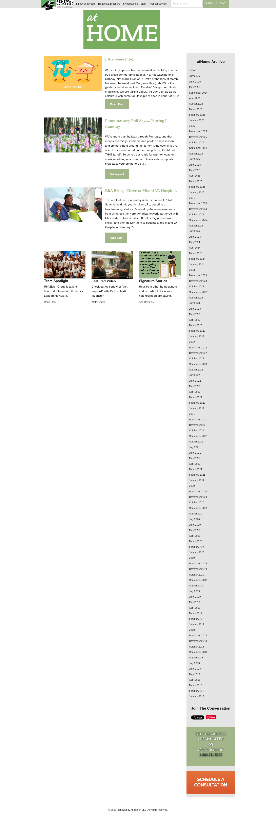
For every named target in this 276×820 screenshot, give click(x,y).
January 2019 (196, 624)
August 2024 (196, 225)
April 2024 (194, 247)
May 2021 (194, 458)
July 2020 (194, 519)
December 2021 (198, 419)
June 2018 (195, 668)
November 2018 (198, 641)
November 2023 (198, 281)
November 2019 (198, 569)
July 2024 (194, 231)
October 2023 (196, 286)
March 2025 (195, 181)
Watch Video (98, 302)
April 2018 (194, 679)
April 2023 (194, 319)
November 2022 (198, 353)
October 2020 (196, 502)
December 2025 (198, 131)
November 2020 (198, 497)
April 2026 (194, 98)
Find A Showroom (85, 3)
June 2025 (195, 164)
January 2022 (196, 408)
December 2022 (198, 347)
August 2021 (196, 441)
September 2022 (198, 364)
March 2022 (195, 397)
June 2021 (195, 452)
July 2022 (194, 375)
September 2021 (198, 436)
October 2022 (196, 358)
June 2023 (195, 308)
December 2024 (198, 203)
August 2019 (196, 585)
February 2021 (197, 474)
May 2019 (194, 602)
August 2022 (196, 369)
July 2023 (194, 303)
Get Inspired (117, 174)
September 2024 (198, 92)
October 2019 (196, 574)
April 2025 (194, 175)
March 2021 (195, 469)
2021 (192, 414)
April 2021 (194, 463)
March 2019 (195, 613)
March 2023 (195, 325)
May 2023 (194, 314)
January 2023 (196, 336)
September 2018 (198, 652)
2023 (192, 270)
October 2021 (196, 430)
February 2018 (197, 691)
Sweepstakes (130, 3)
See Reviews (146, 302)
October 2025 (196, 142)
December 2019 (198, 563)
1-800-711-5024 (216, 2)
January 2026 (196, 120)
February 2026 (197, 114)
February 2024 (197, 258)
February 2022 (197, 402)
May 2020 (194, 530)
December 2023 (198, 275)
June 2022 (195, 380)
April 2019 (194, 607)
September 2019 (198, 580)
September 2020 (198, 508)
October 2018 (196, 646)
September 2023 (198, 292)
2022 (192, 342)
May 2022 (194, 386)
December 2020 (198, 491)
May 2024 (194, 242)
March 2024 (195, 253)
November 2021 (198, 425)
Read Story (50, 302)
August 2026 (196, 103)
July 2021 (194, 447)
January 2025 (196, 192)
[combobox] (186, 3)
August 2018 (196, 657)
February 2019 (197, 619)
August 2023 (196, 297)
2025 (192, 126)
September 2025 (198, 148)
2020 (192, 486)
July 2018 (194, 663)
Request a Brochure (109, 3)
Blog (143, 3)
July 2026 (194, 76)
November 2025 (198, 137)
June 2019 (195, 596)
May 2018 (194, 674)
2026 (192, 70)
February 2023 (197, 330)
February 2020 (197, 547)
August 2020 (196, 513)
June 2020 (195, 524)
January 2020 (196, 552)
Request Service (158, 3)
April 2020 (194, 535)
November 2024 (198, 209)
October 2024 (196, 214)
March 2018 (195, 685)
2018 (192, 629)
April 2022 (194, 391)
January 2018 (196, 696)
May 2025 (194, 170)
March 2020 (195, 541)
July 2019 (194, 591)
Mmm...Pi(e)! (117, 104)
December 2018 (198, 635)
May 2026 (194, 87)
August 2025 (196, 153)
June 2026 (195, 81)
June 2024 (195, 236)
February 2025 (197, 186)
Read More (116, 237)
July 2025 (194, 159)
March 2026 (195, 109)
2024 (192, 198)
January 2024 (196, 264)
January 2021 (196, 480)
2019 (192, 558)
